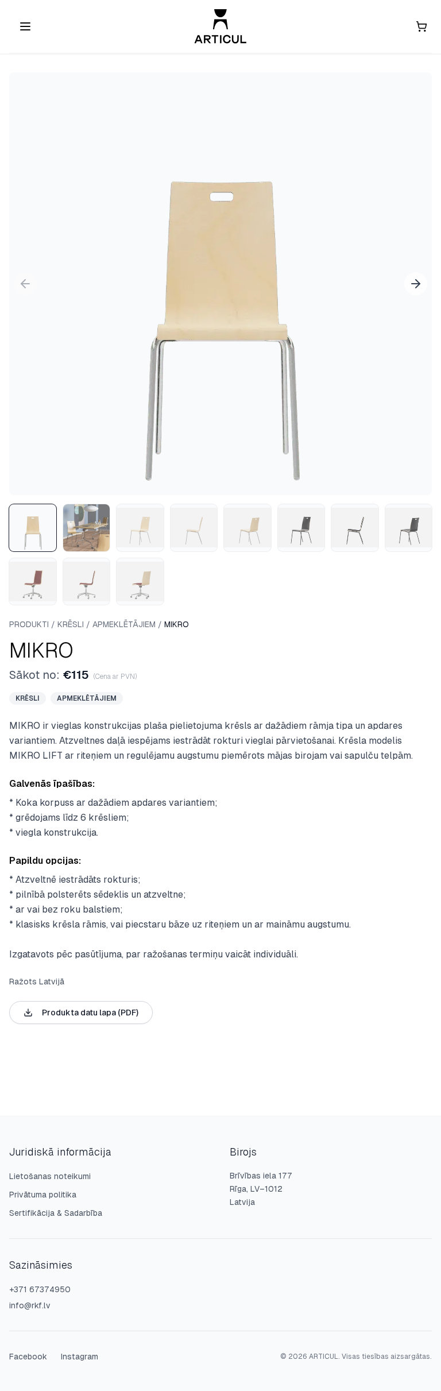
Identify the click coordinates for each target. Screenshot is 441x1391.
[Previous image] (25, 283)
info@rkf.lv (30, 1305)
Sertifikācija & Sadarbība (55, 1213)
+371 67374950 (40, 1289)
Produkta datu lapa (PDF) (90, 1012)
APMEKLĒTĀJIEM (124, 624)
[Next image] (415, 283)
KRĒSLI (70, 624)
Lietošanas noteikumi (50, 1176)
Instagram (79, 1356)
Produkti (29, 624)
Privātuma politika (42, 1194)
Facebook (28, 1356)
